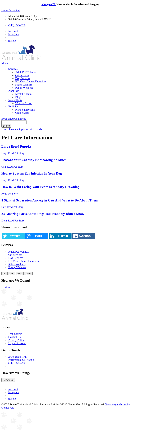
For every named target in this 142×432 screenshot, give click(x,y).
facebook (13, 31)
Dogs (19, 273)
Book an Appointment (13, 118)
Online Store (22, 112)
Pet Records (35, 129)
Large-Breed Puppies (16, 146)
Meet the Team (23, 93)
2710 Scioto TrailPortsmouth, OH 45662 (21, 358)
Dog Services (22, 78)
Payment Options (19, 129)
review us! (8, 287)
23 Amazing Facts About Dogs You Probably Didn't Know (42, 214)
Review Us (8, 380)
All (4, 273)
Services (12, 68)
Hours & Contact (10, 10)
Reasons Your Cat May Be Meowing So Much (33, 160)
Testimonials (15, 333)
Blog (18, 97)
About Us (13, 90)
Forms (5, 129)
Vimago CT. (49, 4)
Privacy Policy (16, 340)
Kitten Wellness (23, 84)
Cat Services (22, 75)
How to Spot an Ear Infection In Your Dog (31, 173)
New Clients (15, 100)
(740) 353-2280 (16, 25)
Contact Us (14, 337)
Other (28, 273)
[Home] (21, 59)
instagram (13, 34)
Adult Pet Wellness (25, 72)
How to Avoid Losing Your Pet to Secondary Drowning (40, 187)
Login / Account (17, 343)
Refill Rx (13, 106)
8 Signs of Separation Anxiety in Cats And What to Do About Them (49, 200)
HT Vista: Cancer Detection (30, 81)
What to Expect (23, 103)
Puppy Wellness (24, 87)
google (12, 40)
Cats (11, 273)
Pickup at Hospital (25, 109)
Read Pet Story (16, 153)
